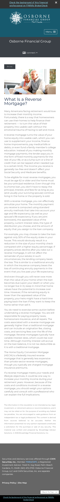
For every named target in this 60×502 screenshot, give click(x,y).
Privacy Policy (9, 483)
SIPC (35, 462)
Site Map (22, 483)
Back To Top (48, 492)
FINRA (29, 462)
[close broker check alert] (56, 2)
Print (10, 66)
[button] (50, 31)
